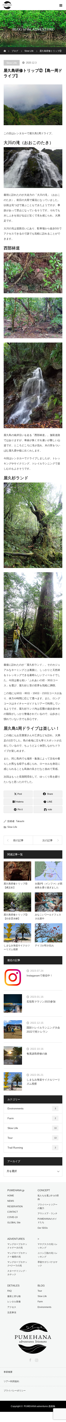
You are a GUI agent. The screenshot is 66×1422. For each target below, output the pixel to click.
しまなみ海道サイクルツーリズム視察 (17, 947)
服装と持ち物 (14, 1296)
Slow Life (11, 62)
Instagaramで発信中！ (40, 975)
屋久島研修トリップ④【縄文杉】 (15, 885)
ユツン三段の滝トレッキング (47, 1255)
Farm (32, 1118)
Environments (32, 1108)
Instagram (36, 1359)
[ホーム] (5, 48)
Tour (32, 1137)
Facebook (30, 1359)
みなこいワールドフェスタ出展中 (48, 916)
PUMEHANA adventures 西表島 (39, 1406)
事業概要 (8, 1372)
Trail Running (32, 1147)
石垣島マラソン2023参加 (41, 1001)
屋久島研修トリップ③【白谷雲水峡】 (15, 916)
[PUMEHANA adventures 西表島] (33, 1351)
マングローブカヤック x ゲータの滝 (17, 1246)
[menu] (61, 5)
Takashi (20, 821)
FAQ (9, 1291)
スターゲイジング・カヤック (17, 1273)
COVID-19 (12, 1217)
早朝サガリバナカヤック (47, 1264)
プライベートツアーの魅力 (47, 1206)
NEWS (10, 1201)
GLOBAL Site (14, 1222)
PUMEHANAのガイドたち (47, 1221)
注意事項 (11, 1312)
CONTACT (12, 1212)
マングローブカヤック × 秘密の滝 (17, 1255)
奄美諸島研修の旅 (37, 1053)
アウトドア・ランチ (47, 1213)
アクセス (11, 1307)
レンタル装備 (14, 1301)
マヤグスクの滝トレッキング (47, 1246)
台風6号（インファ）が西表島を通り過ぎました (48, 885)
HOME (10, 1195)
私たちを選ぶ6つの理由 (48, 1197)
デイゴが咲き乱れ (44, 945)
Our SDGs (43, 1228)
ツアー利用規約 (11, 1381)
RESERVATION (15, 1206)
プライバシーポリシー (15, 1390)
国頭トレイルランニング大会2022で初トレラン (43, 1029)
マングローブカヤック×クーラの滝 (17, 1264)
